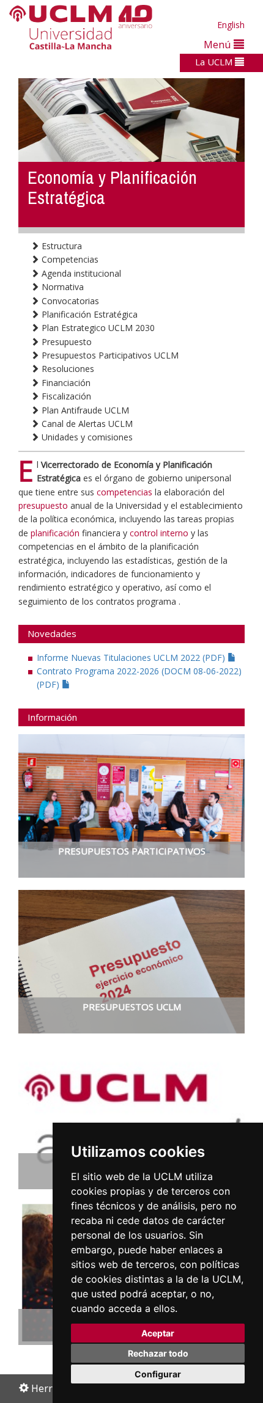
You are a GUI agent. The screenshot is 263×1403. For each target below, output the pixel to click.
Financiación (65, 382)
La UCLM (215, 62)
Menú (219, 44)
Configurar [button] (158, 1374)
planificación (56, 533)
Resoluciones (66, 368)
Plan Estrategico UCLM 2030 (97, 327)
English (231, 25)
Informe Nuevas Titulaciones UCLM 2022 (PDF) (132, 657)
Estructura (60, 246)
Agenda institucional (80, 273)
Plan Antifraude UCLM (84, 410)
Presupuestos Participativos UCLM (109, 355)
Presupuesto (65, 342)
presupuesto (44, 505)
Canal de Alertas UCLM (86, 423)
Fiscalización (65, 396)
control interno (159, 533)
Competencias (68, 259)
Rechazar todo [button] (158, 1353)
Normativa (61, 287)
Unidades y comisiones (86, 437)
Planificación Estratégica (88, 314)
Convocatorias (69, 301)
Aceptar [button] (157, 1333)
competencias (124, 492)
